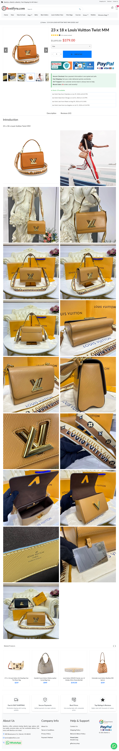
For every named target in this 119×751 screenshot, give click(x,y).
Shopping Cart (102, 1)
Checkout (109, 1)
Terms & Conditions (47, 730)
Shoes (85, 15)
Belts (36, 15)
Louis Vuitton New (57, 15)
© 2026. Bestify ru (104, 732)
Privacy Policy (46, 734)
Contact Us (115, 1)
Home (6, 15)
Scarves (78, 15)
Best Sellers (44, 15)
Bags (29, 15)
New (12, 15)
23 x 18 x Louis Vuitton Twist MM (16, 126)
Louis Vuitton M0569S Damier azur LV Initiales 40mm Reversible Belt (74, 679)
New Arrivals (21, 15)
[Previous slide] (113, 646)
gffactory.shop (75, 743)
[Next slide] (115, 646)
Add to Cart (78, 54)
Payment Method (47, 737)
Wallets (93, 15)
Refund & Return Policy (77, 734)
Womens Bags (102, 15)
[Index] (112, 7)
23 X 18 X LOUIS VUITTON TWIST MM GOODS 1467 (63, 22)
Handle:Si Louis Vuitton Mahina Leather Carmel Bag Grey (45, 679)
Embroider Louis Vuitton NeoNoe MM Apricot (103, 679)
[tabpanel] (16, 669)
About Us (44, 726)
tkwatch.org (74, 740)
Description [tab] (51, 113)
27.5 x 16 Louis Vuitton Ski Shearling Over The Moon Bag (16, 679)
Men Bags (69, 15)
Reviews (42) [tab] (66, 113)
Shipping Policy (75, 730)
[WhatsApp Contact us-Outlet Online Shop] (114, 746)
